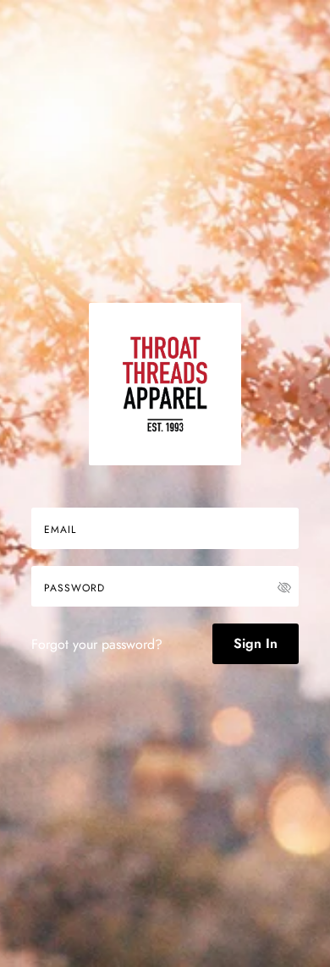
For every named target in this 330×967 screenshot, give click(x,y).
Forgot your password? (96, 644)
